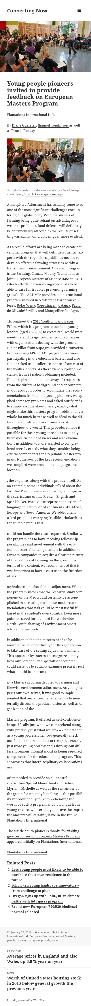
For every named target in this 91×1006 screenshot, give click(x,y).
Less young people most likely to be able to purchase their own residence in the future (47, 874)
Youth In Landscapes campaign (44, 194)
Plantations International (61, 841)
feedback (48, 936)
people (11, 940)
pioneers (22, 940)
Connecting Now (27, 10)
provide (45, 940)
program (34, 940)
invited (59, 936)
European (36, 936)
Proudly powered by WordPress (27, 1000)
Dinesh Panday (23, 130)
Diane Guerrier (24, 125)
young (55, 940)
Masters (70, 936)
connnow (43, 932)
